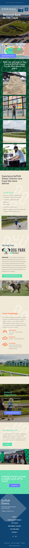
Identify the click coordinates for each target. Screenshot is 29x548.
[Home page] (8, 9)
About (14, 517)
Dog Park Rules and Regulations (12, 275)
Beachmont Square (14, 526)
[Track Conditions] (14, 365)
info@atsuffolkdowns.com (7, 511)
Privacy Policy (6, 543)
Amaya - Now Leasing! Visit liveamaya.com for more (14, 2)
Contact (14, 532)
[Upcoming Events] (14, 456)
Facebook (13, 536)
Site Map (23, 543)
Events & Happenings (14, 520)
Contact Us (14, 485)
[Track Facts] (14, 223)
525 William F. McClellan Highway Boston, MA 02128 (8, 507)
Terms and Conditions (15, 543)
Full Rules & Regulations (12, 412)
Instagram (16, 536)
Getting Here (14, 529)
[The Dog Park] (14, 288)
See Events (7, 444)
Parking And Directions (8, 55)
